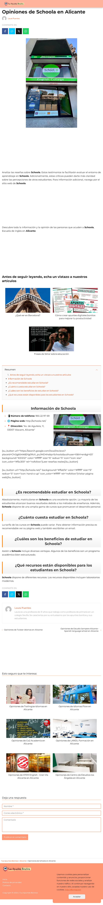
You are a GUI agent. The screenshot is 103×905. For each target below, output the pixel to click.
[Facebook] (5, 31)
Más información (73, 889)
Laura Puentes (14, 18)
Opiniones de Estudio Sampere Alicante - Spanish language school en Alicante (80, 629)
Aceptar (77, 896)
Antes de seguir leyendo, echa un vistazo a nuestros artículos (40, 375)
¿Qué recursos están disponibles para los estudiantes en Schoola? (41, 395)
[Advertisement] (51, 148)
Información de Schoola (20, 379)
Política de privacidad (12, 882)
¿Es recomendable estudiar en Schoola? (28, 383)
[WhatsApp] (26, 31)
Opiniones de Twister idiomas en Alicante (23, 630)
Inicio (5, 879)
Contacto (7, 885)
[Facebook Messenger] (12, 31)
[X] (19, 31)
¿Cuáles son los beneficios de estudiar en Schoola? (33, 391)
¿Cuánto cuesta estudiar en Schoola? (26, 386)
